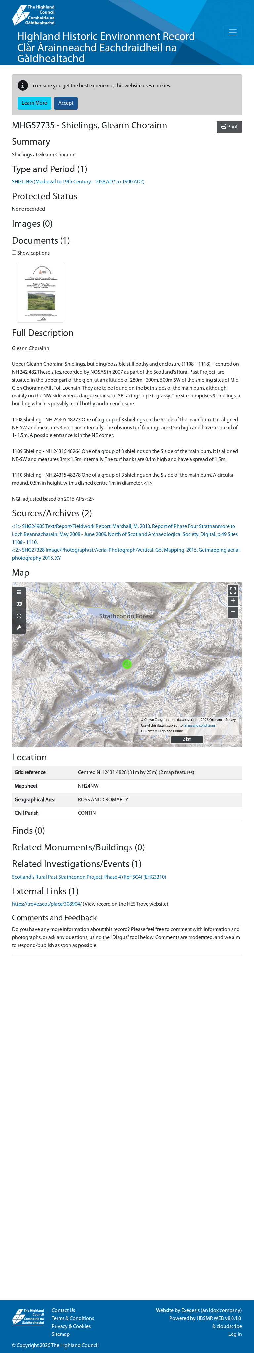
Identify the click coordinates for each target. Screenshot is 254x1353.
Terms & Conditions (73, 1318)
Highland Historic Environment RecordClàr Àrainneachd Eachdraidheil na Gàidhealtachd (106, 48)
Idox (214, 1310)
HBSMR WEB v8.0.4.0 (219, 1318)
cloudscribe (229, 1326)
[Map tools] (18, 628)
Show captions (33, 253)
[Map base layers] (18, 605)
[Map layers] (18, 593)
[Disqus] (127, 1043)
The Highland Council (75, 1345)
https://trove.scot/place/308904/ (47, 904)
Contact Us (63, 1310)
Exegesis (190, 1310)
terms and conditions (199, 726)
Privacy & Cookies (71, 1326)
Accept (65, 103)
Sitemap (61, 1334)
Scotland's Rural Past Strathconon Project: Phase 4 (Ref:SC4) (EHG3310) (89, 877)
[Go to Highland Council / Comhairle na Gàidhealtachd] (33, 13)
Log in (235, 1334)
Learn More (34, 103)
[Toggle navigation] (233, 32)
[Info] (18, 616)
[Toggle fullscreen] (233, 590)
